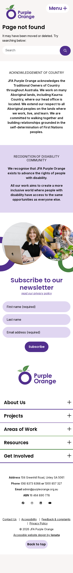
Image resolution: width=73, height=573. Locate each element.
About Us (15, 402)
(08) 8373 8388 (31, 483)
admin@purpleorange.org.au (36, 489)
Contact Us (10, 519)
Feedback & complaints (56, 519)
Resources (16, 442)
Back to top (36, 544)
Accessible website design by (36, 535)
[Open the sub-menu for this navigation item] (69, 402)
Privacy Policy (39, 523)
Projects (13, 416)
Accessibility (29, 519)
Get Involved (19, 456)
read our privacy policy (36, 293)
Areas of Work (20, 429)
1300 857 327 (53, 483)
